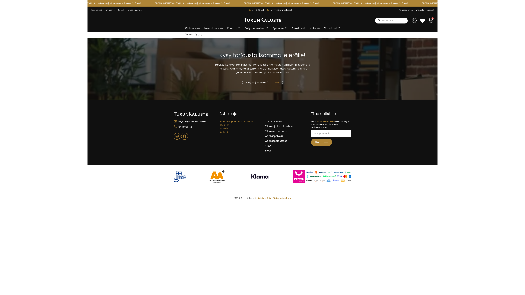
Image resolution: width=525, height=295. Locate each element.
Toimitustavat (273, 121)
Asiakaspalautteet (276, 141)
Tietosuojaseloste (282, 198)
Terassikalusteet (134, 10)
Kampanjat (96, 10)
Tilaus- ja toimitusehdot (279, 126)
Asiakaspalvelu (406, 10)
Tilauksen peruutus (276, 131)
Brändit (430, 10)
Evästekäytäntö (263, 198)
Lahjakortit (110, 10)
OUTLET (120, 10)
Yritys (268, 145)
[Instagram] (177, 136)
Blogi (268, 150)
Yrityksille (420, 10)
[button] (198, 28)
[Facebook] (184, 136)
